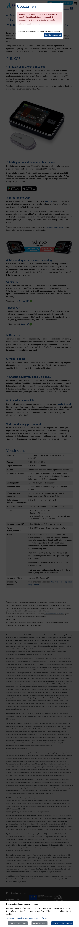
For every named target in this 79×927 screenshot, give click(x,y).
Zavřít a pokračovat (53, 35)
